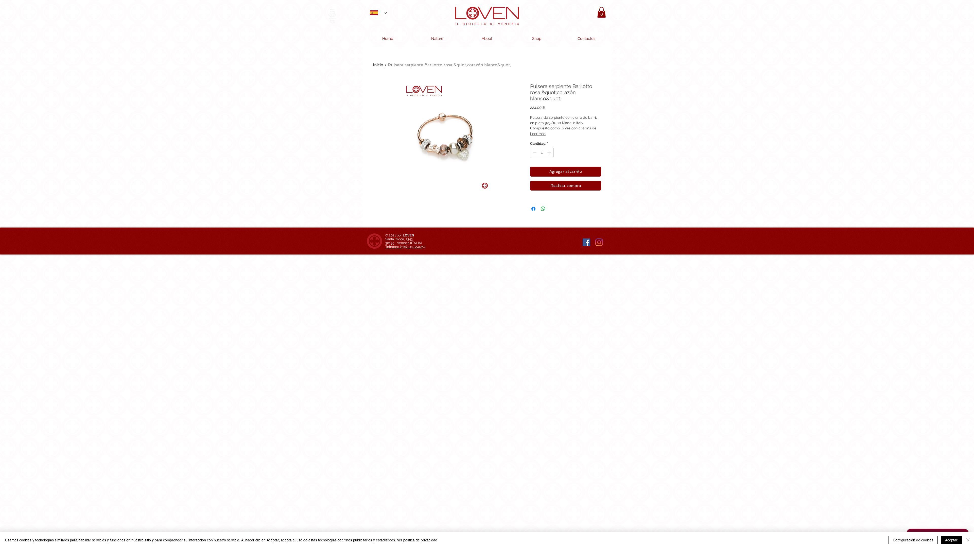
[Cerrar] (968, 540)
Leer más (538, 134)
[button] (601, 12)
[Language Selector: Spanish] (376, 12)
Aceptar (951, 539)
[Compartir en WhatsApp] (543, 209)
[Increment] (549, 152)
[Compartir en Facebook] (533, 209)
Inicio (378, 64)
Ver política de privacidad (417, 539)
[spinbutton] (541, 152)
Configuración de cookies (913, 539)
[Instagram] (599, 242)
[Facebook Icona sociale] (586, 242)
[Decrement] (534, 152)
